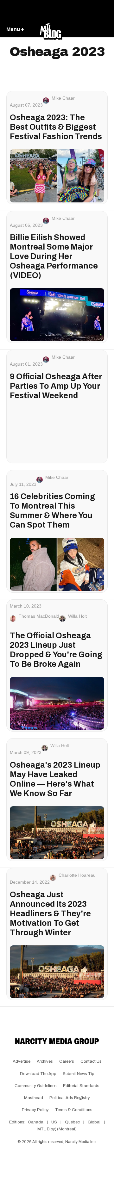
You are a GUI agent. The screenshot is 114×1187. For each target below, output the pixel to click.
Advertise (21, 1061)
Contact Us (91, 1061)
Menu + (15, 29)
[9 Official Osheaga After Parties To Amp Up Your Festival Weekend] (57, 434)
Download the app (38, 1074)
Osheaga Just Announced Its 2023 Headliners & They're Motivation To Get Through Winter (50, 913)
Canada (35, 1122)
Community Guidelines (36, 1086)
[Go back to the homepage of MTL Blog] (51, 30)
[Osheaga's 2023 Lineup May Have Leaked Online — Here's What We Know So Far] (57, 832)
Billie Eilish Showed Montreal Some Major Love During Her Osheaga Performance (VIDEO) (54, 256)
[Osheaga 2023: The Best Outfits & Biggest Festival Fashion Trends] (57, 175)
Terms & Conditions (73, 1110)
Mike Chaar (63, 98)
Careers (66, 1061)
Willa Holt (77, 616)
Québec (72, 1122)
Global (94, 1122)
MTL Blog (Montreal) (57, 1129)
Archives (45, 1061)
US (54, 1122)
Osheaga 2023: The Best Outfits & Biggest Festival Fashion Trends (56, 127)
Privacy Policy (35, 1110)
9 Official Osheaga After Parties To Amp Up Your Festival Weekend (56, 386)
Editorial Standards (81, 1086)
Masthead (33, 1098)
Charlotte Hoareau (77, 875)
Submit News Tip (78, 1074)
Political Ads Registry (69, 1098)
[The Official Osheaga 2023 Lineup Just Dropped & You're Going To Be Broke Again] (57, 703)
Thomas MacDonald (39, 616)
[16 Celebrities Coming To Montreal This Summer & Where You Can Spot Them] (57, 564)
